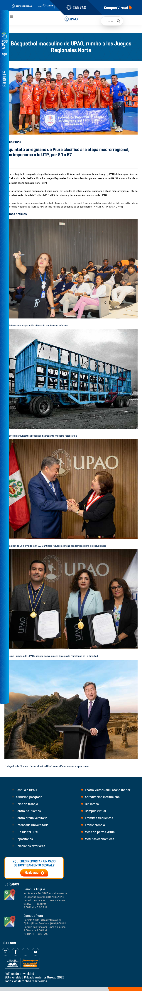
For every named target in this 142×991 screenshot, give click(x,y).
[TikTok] (25, 952)
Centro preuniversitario (31, 818)
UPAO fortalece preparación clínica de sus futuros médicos (36, 325)
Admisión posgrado (28, 797)
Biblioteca (91, 804)
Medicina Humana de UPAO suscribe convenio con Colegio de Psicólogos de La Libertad (51, 656)
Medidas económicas (99, 839)
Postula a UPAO (26, 790)
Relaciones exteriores (30, 846)
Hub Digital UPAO (27, 832)
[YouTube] (35, 952)
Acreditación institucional (102, 797)
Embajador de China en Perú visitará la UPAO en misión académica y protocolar (46, 766)
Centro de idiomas (28, 811)
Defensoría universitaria (31, 825)
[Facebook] (15, 952)
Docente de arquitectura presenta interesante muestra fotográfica (40, 435)
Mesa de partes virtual (99, 832)
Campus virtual (95, 811)
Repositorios (24, 839)
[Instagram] (5, 952)
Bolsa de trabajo (26, 804)
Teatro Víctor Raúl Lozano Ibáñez (107, 790)
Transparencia (94, 825)
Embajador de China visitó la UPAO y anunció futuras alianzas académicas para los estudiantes (55, 545)
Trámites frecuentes (98, 818)
